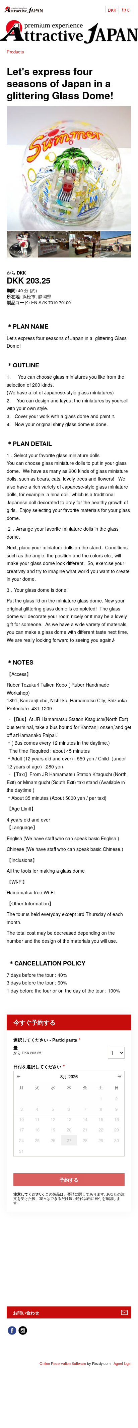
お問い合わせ (26, 1312)
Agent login (122, 1363)
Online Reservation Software (63, 1363)
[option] (22, 244)
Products (15, 51)
